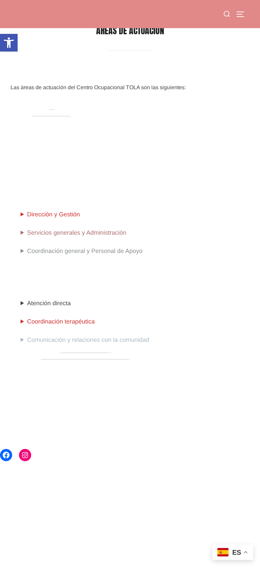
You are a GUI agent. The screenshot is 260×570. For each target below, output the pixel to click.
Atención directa (49, 303)
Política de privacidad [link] (33, 546)
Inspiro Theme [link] (202, 553)
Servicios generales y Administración (76, 232)
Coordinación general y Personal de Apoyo (85, 251)
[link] (9, 43)
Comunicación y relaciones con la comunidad (88, 339)
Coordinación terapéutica (61, 321)
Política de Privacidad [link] (33, 553)
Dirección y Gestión (53, 214)
